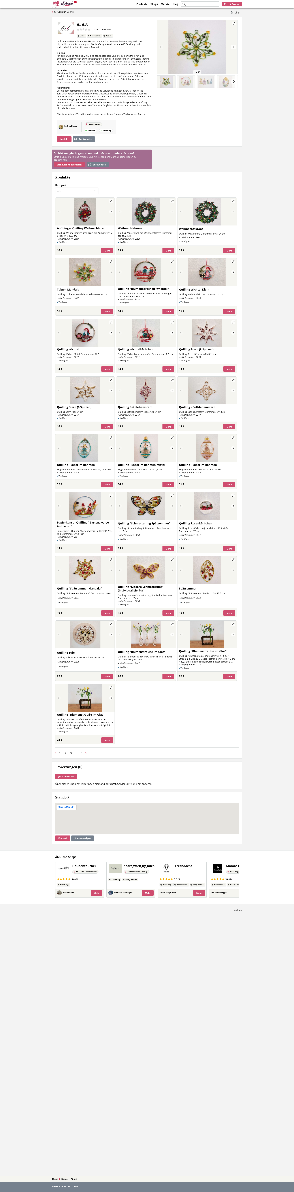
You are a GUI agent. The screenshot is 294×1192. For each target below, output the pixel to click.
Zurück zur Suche (64, 11)
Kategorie (61, 185)
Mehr (107, 250)
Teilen (237, 12)
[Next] (233, 47)
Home (55, 1179)
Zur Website (85, 139)
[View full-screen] (234, 23)
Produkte (141, 4)
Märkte (165, 4)
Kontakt (64, 139)
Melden (238, 910)
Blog (175, 4)
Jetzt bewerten (66, 776)
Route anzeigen (82, 838)
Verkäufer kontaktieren (69, 164)
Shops (154, 4)
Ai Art (74, 1179)
